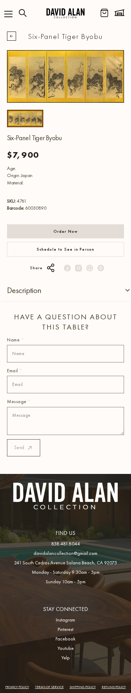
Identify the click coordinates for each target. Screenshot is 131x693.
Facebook (65, 639)
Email (14, 370)
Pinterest (65, 629)
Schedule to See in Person (66, 249)
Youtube (66, 648)
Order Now (65, 231)
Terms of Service (49, 687)
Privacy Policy (17, 687)
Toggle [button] (122, 290)
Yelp (65, 657)
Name (15, 340)
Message (19, 401)
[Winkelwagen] (104, 13)
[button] (8, 14)
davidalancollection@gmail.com (65, 553)
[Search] (23, 13)
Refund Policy (114, 687)
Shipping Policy (83, 687)
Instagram (65, 620)
